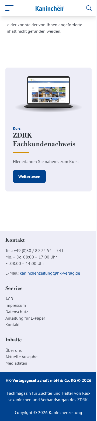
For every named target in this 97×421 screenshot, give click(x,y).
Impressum (15, 305)
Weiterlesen (29, 176)
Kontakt (12, 324)
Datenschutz (16, 311)
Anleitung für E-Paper (25, 318)
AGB (9, 298)
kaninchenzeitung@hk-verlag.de (50, 273)
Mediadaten (16, 363)
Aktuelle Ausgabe (21, 356)
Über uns (13, 350)
